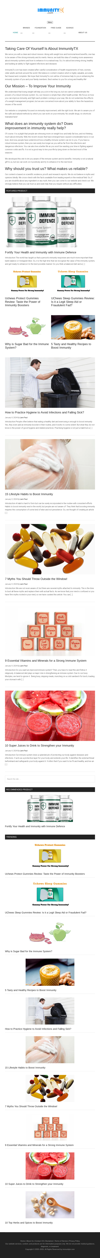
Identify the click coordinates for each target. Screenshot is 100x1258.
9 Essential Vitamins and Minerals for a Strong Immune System (45, 660)
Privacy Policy (74, 1241)
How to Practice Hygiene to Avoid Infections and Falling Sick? (44, 412)
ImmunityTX (50, 10)
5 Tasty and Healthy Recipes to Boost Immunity (30, 990)
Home (22, 1241)
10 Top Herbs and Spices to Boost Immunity (29, 1222)
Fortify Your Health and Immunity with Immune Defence (40, 252)
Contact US (39, 1241)
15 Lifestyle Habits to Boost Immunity (29, 494)
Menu (50, 22)
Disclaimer (49, 1241)
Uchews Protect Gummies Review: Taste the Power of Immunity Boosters (22, 302)
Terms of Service (61, 1241)
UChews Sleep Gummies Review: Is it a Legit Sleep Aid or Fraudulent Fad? (73, 302)
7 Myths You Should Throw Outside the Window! (36, 579)
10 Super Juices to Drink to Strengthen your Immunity (39, 745)
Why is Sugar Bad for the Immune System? (28, 951)
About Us (30, 1241)
